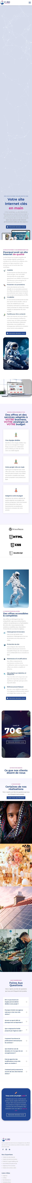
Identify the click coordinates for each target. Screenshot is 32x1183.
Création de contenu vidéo (9, 1167)
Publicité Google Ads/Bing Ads (10, 1161)
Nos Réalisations (7, 1180)
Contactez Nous (7, 1182)
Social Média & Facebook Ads (10, 1163)
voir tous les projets (16, 797)
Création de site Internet (9, 1157)
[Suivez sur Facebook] (3, 1149)
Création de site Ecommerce (10, 1159)
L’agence (5, 1175)
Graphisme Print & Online (9, 1165)
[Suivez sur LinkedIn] (9, 1149)
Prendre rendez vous (17, 227)
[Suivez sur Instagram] (6, 1149)
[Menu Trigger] (29, 2)
